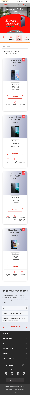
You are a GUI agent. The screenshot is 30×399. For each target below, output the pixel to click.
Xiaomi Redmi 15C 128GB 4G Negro (15, 118)
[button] (22, 5)
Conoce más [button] (15, 96)
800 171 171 (13, 380)
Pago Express (19, 1)
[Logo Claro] (5, 4)
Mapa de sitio (9, 389)
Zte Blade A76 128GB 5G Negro (15, 62)
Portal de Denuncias (19, 389)
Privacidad (9, 392)
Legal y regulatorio (18, 392)
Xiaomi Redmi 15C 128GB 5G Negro (15, 175)
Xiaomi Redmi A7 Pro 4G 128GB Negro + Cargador (15, 231)
